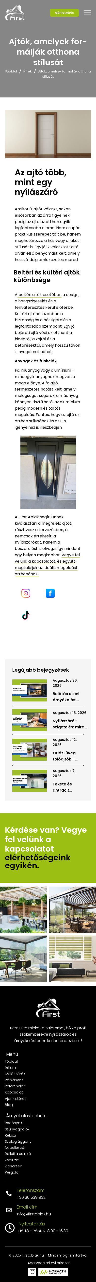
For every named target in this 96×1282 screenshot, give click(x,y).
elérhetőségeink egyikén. (39, 861)
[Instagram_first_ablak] (26, 593)
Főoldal (11, 71)
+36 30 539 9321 (31, 1197)
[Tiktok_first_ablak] (26, 615)
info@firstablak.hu (33, 1214)
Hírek (27, 71)
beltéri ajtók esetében (39, 294)
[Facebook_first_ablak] (50, 593)
